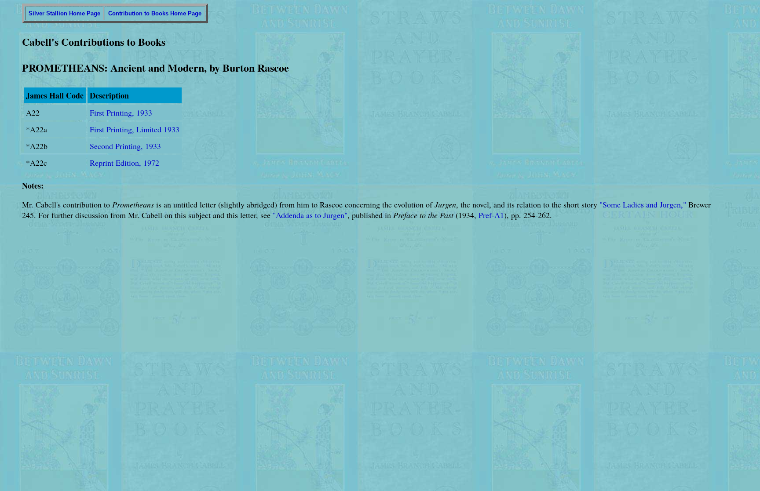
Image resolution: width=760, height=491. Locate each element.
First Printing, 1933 (121, 112)
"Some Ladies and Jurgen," (642, 204)
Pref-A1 (491, 215)
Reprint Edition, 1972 (124, 162)
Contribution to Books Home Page (154, 13)
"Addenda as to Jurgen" (310, 215)
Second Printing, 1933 (125, 146)
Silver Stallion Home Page (64, 13)
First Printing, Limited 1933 (134, 129)
